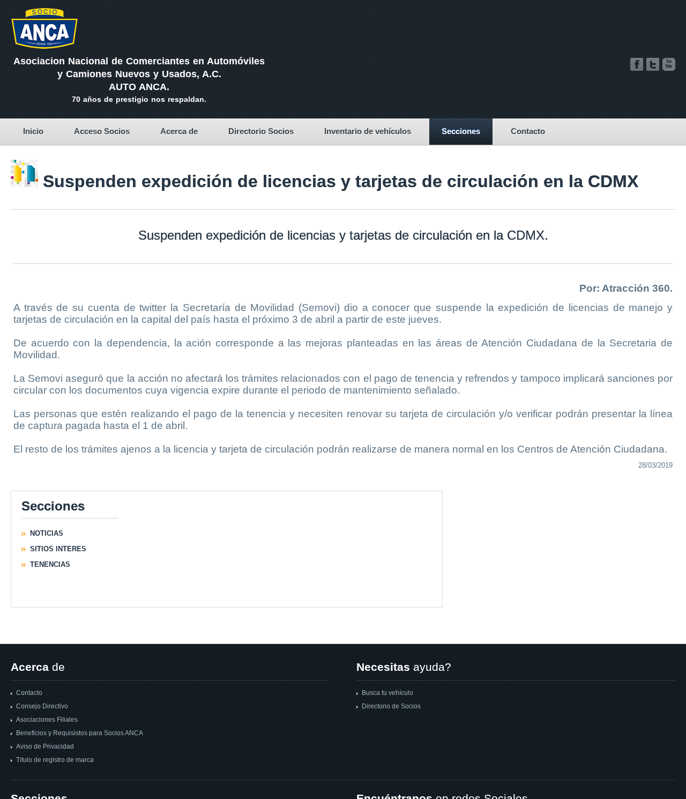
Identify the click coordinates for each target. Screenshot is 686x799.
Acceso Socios (102, 131)
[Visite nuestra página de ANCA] (636, 64)
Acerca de (179, 131)
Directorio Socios (261, 131)
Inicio (33, 131)
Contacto (528, 131)
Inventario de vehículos (367, 131)
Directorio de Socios (391, 706)
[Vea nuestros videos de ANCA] (668, 64)
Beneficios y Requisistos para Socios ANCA (79, 733)
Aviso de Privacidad (45, 746)
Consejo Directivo (42, 706)
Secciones (461, 131)
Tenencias (50, 564)
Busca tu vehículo (387, 693)
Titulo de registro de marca (55, 760)
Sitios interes (58, 549)
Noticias (46, 533)
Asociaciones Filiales (47, 719)
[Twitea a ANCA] (652, 64)
